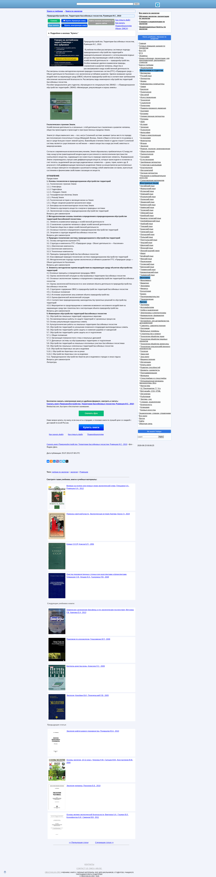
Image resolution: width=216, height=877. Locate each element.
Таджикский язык (147, 275)
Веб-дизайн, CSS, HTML (150, 391)
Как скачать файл (56, 434)
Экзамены (143, 56)
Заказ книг (144, 354)
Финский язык (146, 259)
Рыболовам (145, 396)
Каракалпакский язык (149, 272)
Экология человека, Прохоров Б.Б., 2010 (83, 786)
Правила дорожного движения (153, 108)
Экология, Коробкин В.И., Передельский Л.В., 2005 (87, 695)
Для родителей (146, 170)
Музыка (143, 143)
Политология (145, 92)
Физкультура (145, 141)
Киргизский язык (147, 267)
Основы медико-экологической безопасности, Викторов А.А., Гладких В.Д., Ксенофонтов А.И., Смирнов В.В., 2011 (97, 816)
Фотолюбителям (147, 307)
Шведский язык (146, 245)
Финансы (144, 288)
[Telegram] (60, 461)
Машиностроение (147, 359)
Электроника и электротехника (153, 313)
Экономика (145, 286)
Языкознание (146, 261)
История (143, 124)
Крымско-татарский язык (150, 218)
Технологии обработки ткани (152, 336)
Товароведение (147, 299)
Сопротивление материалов (152, 180)
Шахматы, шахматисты (150, 370)
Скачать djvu (91, 413)
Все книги (143, 416)
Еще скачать (54, 25)
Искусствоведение (148, 97)
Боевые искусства (148, 410)
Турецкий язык (146, 226)
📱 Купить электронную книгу (74, 25)
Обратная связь (145, 424)
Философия (145, 132)
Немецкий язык (146, 194)
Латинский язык (147, 199)
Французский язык (148, 189)
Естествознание (147, 159)
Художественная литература (152, 116)
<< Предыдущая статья (78, 842)
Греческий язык (146, 232)
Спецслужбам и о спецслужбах (153, 378)
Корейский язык (147, 216)
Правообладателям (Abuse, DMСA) (123, 27)
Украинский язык (147, 202)
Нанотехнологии (147, 318)
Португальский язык (148, 240)
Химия (143, 87)
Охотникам (145, 328)
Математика (145, 73)
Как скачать (120, 23)
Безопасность (146, 405)
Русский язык (146, 76)
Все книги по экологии (149, 13)
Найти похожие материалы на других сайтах (101, 22)
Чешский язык (146, 243)
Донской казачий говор (150, 251)
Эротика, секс (146, 399)
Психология (145, 130)
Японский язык (146, 248)
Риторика (144, 119)
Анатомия (144, 111)
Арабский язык (146, 224)
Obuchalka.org (53, 872)
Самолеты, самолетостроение (153, 326)
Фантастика (145, 386)
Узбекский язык (146, 213)
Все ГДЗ (142, 51)
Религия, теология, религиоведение (155, 149)
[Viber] (57, 461)
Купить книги (91, 427)
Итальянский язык (148, 197)
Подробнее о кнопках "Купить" (64, 33)
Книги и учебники (146, 65)
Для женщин (145, 362)
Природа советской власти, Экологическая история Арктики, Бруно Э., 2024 (98, 514)
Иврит (143, 253)
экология (74, 472)
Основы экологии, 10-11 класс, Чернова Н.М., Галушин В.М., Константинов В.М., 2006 (99, 761)
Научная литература (149, 173)
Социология (145, 103)
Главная (142, 43)
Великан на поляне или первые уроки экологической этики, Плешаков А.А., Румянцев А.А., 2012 (97, 487)
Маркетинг (144, 283)
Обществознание (147, 151)
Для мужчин (145, 394)
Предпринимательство (149, 297)
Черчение (144, 127)
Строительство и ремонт (150, 334)
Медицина (144, 376)
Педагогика (145, 105)
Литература (145, 78)
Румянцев (84, 472)
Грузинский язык (147, 264)
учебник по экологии (60, 472)
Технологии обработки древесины (154, 344)
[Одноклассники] (51, 461)
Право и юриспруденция (150, 135)
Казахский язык (146, 229)
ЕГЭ (141, 53)
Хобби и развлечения (149, 310)
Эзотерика (144, 305)
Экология (144, 146)
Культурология (146, 168)
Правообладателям (95, 434)
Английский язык (147, 186)
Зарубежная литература (150, 162)
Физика (143, 81)
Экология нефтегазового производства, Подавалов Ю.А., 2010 (92, 731)
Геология (144, 351)
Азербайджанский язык (150, 221)
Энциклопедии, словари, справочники (155, 413)
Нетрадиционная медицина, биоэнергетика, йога (152, 382)
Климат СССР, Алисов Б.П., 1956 (80, 544)
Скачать (54, 21)
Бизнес (143, 294)
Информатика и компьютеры (152, 84)
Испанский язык (147, 191)
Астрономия (145, 138)
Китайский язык (146, 256)
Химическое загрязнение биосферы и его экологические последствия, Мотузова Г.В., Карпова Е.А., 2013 (100, 611)
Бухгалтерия (145, 291)
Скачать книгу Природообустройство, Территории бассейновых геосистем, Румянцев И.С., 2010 (90, 404)
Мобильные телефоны (149, 331)
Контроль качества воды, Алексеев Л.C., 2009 (85, 666)
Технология (145, 100)
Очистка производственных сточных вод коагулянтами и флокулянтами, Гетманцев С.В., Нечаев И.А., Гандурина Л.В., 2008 (96, 575)
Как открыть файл (122, 20)
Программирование (148, 373)
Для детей (144, 95)
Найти (141, 421)
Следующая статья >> (104, 842)
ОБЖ (142, 122)
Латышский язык (147, 234)
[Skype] (63, 461)
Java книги (144, 357)
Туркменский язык (147, 270)
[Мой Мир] (54, 461)
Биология (144, 89)
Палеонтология (146, 154)
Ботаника (144, 114)
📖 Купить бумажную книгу (74, 21)
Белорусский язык (147, 205)
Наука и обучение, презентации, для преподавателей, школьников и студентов (154, 60)
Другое (142, 418)
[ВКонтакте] (48, 461)
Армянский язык (147, 207)
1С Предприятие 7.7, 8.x (150, 388)
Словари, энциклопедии (150, 402)
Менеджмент (145, 280)
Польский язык (146, 237)
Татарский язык (146, 210)
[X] (67, 461)
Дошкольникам (146, 68)
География (145, 157)
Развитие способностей (150, 367)
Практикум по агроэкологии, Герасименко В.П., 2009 (88, 639)
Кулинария (144, 407)
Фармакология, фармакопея (152, 315)
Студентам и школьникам (151, 165)
